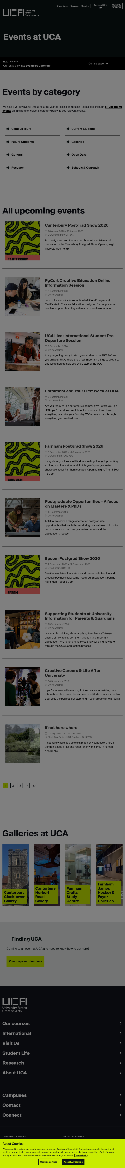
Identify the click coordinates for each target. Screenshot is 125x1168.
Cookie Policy (81, 1155)
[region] (62, 1153)
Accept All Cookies (73, 1162)
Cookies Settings (48, 1162)
